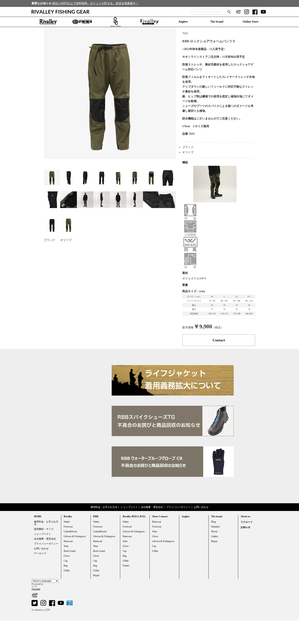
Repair (96, 575)
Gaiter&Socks (70, 531)
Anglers (183, 21)
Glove (67, 555)
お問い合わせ (201, 507)
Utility (67, 570)
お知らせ (245, 527)
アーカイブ (40, 553)
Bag (66, 565)
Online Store (250, 21)
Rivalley (68, 516)
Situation (215, 526)
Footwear (68, 526)
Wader (67, 521)
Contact (219, 340)
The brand (216, 21)
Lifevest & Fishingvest (75, 536)
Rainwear (68, 541)
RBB (95, 516)
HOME (37, 516)
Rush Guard (69, 551)
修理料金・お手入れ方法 (104, 507)
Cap (66, 560)
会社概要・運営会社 (152, 507)
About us (245, 516)
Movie (214, 531)
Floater (126, 565)
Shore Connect (160, 516)
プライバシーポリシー (178, 507)
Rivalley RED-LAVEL (134, 516)
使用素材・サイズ (43, 529)
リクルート (247, 522)
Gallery (214, 536)
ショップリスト (129, 507)
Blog (213, 521)
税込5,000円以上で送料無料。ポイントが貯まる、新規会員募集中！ (95, 3)
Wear (66, 546)
